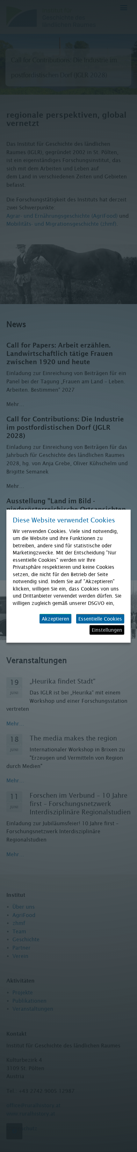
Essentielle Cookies (100, 619)
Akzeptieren (55, 619)
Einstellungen (107, 630)
